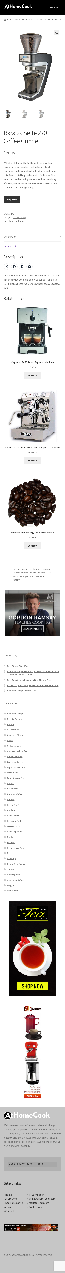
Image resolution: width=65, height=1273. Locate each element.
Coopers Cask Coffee (17, 751)
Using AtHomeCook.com (42, 1198)
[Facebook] (14, 266)
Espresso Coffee (15, 761)
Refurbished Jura (15, 847)
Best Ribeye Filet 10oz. (18, 666)
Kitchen (11, 810)
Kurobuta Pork (14, 820)
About (8, 1206)
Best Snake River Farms (26, 1163)
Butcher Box (13, 729)
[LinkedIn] (22, 266)
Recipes (11, 842)
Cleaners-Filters (15, 735)
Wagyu (10, 885)
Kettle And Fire (14, 804)
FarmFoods (12, 772)
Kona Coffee (13, 815)
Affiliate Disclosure (39, 1202)
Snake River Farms (16, 863)
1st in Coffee (21, 19)
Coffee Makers (14, 745)
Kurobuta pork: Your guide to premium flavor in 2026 (32, 685)
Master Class (13, 826)
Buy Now (12, 199)
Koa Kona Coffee (14, 1202)
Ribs (9, 853)
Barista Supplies (15, 719)
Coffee (10, 740)
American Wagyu (15, 713)
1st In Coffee (12, 1198)
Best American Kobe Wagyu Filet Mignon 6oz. (29, 680)
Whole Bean (12, 890)
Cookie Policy (36, 1206)
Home (10, 19)
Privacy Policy (36, 1194)
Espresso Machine (16, 767)
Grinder (21, 220)
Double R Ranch (14, 756)
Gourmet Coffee (14, 794)
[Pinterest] (29, 266)
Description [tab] (10, 236)
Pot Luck (11, 837)
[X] (7, 266)
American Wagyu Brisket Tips (21, 690)
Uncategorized (14, 874)
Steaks (10, 869)
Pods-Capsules (14, 831)
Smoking (11, 858)
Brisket (10, 724)
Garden (10, 783)
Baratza (13, 220)
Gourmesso (12, 788)
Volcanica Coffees (16, 880)
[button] (56, 32)
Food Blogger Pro (15, 778)
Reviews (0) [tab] (10, 246)
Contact (9, 1211)
